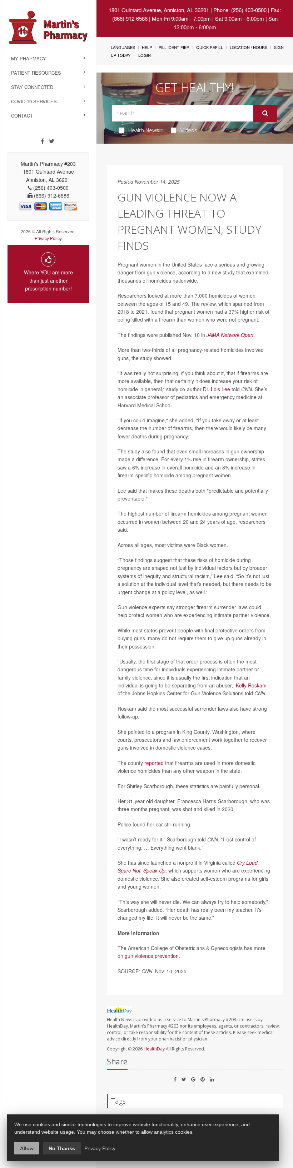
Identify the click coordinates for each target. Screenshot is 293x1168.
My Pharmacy (28, 58)
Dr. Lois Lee (216, 389)
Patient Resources (36, 72)
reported (154, 762)
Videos (188, 130)
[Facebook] (42, 141)
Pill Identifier (174, 47)
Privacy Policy (48, 238)
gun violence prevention (152, 955)
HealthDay (154, 1049)
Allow (27, 1148)
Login (144, 55)
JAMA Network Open (230, 334)
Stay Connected (32, 87)
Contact (22, 115)
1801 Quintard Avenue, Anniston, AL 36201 (159, 10)
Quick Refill (209, 47)
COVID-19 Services (34, 101)
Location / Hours (248, 47)
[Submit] (265, 113)
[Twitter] (51, 141)
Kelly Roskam (251, 685)
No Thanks (62, 1148)
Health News (143, 130)
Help (147, 47)
